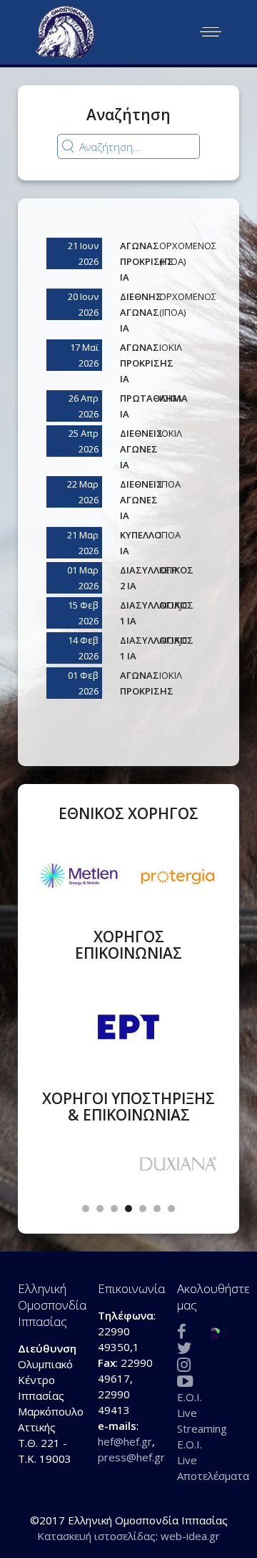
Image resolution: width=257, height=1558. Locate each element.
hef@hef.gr (125, 1441)
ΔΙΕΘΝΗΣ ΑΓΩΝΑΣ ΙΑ (141, 312)
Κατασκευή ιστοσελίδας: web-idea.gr (128, 1536)
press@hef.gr (131, 1457)
